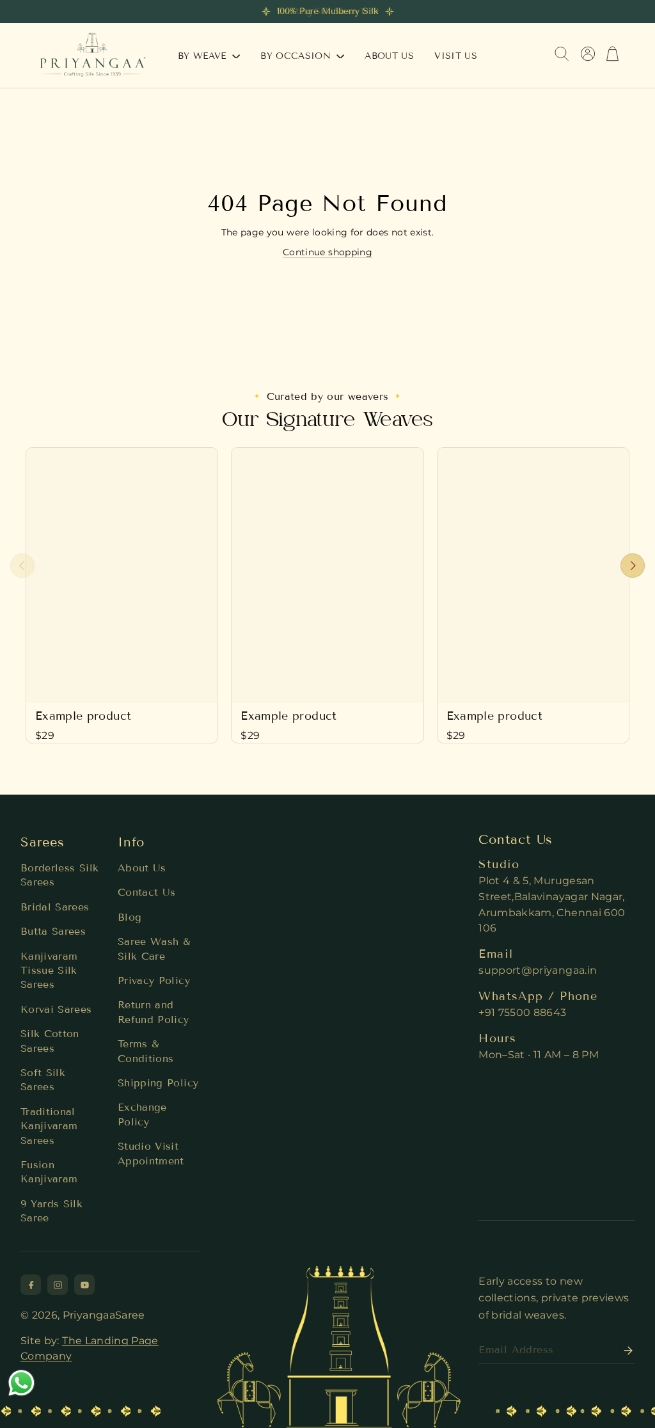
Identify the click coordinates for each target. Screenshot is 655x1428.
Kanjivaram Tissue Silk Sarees (49, 970)
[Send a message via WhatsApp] (21, 1383)
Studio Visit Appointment (151, 1153)
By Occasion (297, 56)
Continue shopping (327, 252)
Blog (129, 917)
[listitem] (30, 1284)
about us (389, 56)
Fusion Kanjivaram (49, 1172)
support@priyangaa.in (537, 970)
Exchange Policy (142, 1114)
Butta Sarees (53, 931)
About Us (142, 868)
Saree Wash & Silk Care (154, 948)
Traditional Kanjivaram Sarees (49, 1126)
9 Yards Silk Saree (51, 1211)
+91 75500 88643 (522, 1012)
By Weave (204, 56)
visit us (455, 56)
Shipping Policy (158, 1083)
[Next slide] (632, 565)
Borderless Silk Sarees (59, 875)
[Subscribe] (624, 1350)
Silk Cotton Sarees (49, 1040)
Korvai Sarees (56, 1009)
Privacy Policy (154, 980)
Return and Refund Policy (153, 1012)
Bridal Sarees (55, 907)
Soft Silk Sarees (42, 1080)
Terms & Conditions (146, 1051)
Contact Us (147, 892)
